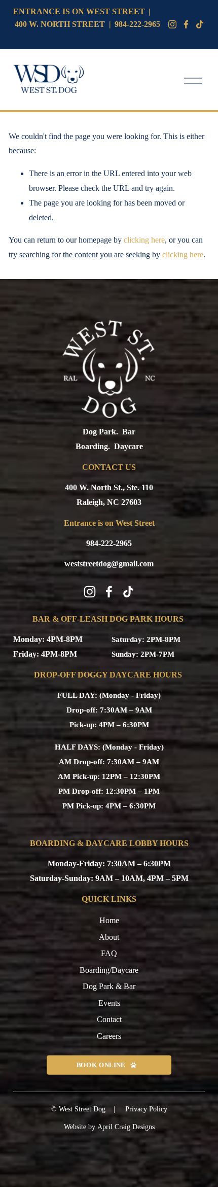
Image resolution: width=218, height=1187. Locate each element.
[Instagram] (172, 24)
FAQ (109, 953)
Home (109, 920)
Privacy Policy (146, 1109)
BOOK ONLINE (100, 1064)
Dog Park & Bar (109, 986)
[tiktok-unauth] (200, 24)
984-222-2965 (137, 24)
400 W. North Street (60, 24)
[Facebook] (186, 24)
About (109, 937)
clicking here (144, 239)
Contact (109, 1019)
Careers (109, 1036)
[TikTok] (128, 592)
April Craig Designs (126, 1127)
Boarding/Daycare (109, 970)
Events (109, 1003)
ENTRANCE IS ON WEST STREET (79, 11)
